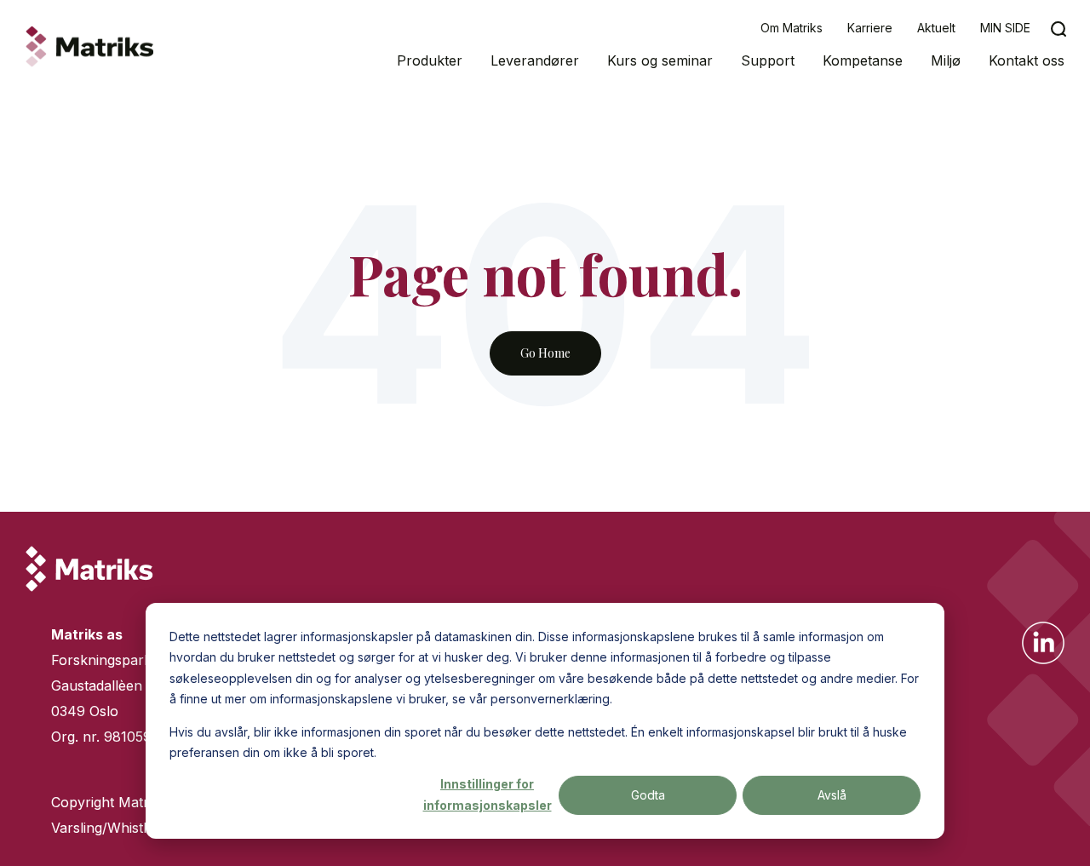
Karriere (869, 27)
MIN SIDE (1005, 27)
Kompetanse (863, 60)
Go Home (545, 353)
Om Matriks (791, 27)
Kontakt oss (1026, 60)
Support (768, 60)
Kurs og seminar (660, 60)
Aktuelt (936, 27)
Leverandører (534, 60)
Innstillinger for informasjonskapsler (487, 794)
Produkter (429, 60)
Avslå (832, 795)
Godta (648, 795)
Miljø (946, 60)
